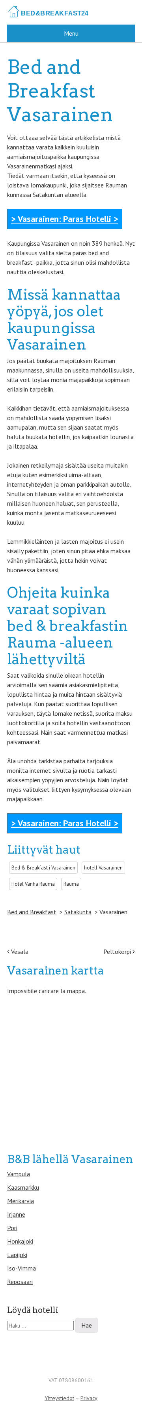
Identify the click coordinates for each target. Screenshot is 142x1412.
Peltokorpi (118, 951)
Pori (12, 1228)
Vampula (18, 1174)
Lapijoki (17, 1255)
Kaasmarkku (23, 1187)
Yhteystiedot (59, 1398)
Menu (71, 33)
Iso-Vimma (21, 1268)
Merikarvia (20, 1201)
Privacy (88, 1398)
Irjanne (16, 1214)
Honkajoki (20, 1241)
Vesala (18, 951)
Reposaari (20, 1282)
